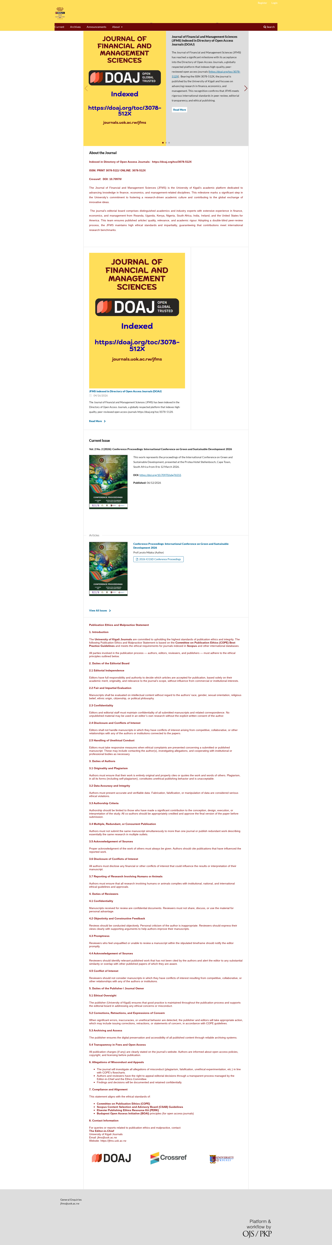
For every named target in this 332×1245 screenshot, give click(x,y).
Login (274, 2)
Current (59, 26)
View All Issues (98, 610)
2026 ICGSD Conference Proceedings (160, 559)
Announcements (96, 26)
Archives (75, 26)
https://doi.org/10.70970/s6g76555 (160, 475)
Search (270, 26)
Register (262, 2)
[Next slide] (246, 88)
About (116, 26)
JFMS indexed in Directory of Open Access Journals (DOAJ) (125, 391)
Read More (179, 109)
